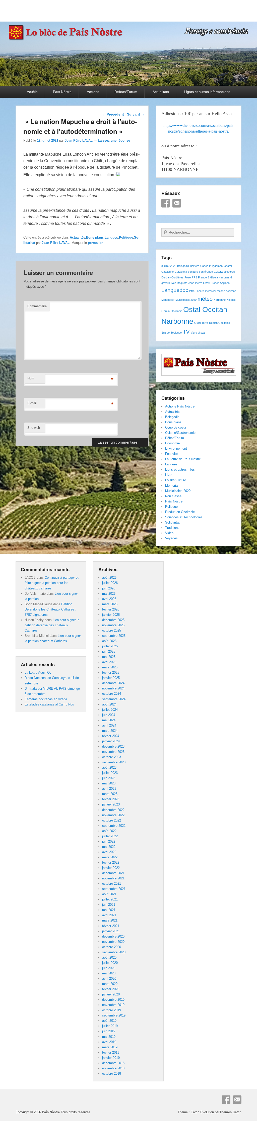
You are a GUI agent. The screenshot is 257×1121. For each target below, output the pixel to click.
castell (228, 265)
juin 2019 (108, 1031)
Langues (111, 237)
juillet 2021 (110, 899)
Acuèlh (32, 92)
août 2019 (109, 1021)
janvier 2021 (111, 931)
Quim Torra (201, 322)
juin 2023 (108, 778)
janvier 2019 (111, 1058)
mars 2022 (109, 857)
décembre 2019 (113, 999)
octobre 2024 (111, 693)
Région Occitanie (219, 322)
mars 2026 (109, 604)
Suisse (165, 332)
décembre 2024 (113, 683)
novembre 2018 (113, 1068)
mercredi (210, 290)
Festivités (172, 454)
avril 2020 (109, 978)
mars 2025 (109, 667)
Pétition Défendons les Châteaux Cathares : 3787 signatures (50, 609)
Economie (172, 443)
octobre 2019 (111, 1010)
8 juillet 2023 (168, 265)
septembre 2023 (113, 762)
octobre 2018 (111, 1073)
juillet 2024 (110, 709)
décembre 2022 (113, 810)
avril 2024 (109, 725)
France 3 (203, 277)
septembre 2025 (113, 636)
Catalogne (167, 271)
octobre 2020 (111, 947)
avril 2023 (109, 788)
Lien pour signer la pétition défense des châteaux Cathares (52, 625)
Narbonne (220, 299)
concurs (193, 271)
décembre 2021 (113, 873)
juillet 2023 (110, 773)
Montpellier (167, 299)
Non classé (173, 496)
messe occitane (226, 290)
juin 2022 (108, 841)
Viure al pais (198, 332)
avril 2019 (109, 1042)
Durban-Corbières (172, 277)
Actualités (77, 237)
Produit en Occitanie (180, 512)
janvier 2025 (111, 678)
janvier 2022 (111, 868)
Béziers (194, 265)
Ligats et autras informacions (207, 92)
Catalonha (181, 271)
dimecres (229, 271)
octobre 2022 (111, 820)
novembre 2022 (113, 815)
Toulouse (176, 332)
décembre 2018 (113, 1063)
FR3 (194, 277)
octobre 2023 (111, 757)
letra (192, 290)
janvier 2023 (111, 804)
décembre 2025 (113, 620)
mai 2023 (108, 783)
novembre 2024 (113, 688)
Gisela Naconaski (221, 277)
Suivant (136, 114)
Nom (30, 378)
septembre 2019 (113, 1015)
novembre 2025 (113, 625)
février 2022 (110, 862)
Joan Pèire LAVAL (79, 140)
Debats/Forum (125, 92)
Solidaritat (172, 522)
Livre (168, 475)
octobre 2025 (111, 630)
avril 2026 (109, 599)
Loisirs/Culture (175, 480)
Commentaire (37, 306)
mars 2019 (109, 1047)
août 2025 (109, 641)
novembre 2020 (113, 942)
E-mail (32, 403)
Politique (126, 237)
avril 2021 (109, 915)
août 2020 (109, 957)
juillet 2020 (110, 963)
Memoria (171, 485)
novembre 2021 (113, 878)
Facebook (165, 203)
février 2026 (110, 609)
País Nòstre (62, 92)
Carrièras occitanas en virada (46, 699)
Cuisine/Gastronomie (180, 433)
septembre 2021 (113, 889)
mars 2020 (109, 984)
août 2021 (109, 894)
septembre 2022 (113, 826)
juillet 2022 (110, 836)
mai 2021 (108, 910)
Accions (93, 92)
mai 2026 (108, 593)
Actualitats (161, 92)
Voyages (171, 538)
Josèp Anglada (221, 282)
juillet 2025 (110, 646)
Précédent (113, 114)
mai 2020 (108, 973)
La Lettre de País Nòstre (183, 459)
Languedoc (174, 290)
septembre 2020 (113, 952)
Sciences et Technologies (184, 517)
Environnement (176, 448)
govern (165, 282)
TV (186, 332)
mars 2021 (109, 920)
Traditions (172, 528)
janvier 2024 (111, 741)
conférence (206, 271)
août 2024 (109, 704)
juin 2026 (108, 588)
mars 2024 (109, 731)
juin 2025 (108, 651)
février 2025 (110, 672)
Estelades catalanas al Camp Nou (49, 704)
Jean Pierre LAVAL (199, 282)
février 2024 (110, 736)
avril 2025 (109, 662)
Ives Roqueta (179, 282)
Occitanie (176, 311)
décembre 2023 (113, 746)
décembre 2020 (113, 936)
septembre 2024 (113, 699)
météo (205, 299)
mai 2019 (108, 1037)
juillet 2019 (110, 1026)
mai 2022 (108, 847)
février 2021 (110, 926)
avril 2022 (109, 852)
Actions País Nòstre (180, 406)
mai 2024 (108, 720)
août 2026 (109, 577)
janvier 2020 (111, 994)
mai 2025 (108, 657)
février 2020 (110, 989)
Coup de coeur (175, 427)
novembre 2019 (113, 1005)
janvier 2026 (111, 615)
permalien (95, 243)
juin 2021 (108, 904)
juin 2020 (108, 968)
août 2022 (109, 831)
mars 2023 (109, 794)
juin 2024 (108, 715)
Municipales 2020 (186, 299)
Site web (33, 428)
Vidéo (169, 533)
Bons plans (95, 237)
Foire (187, 277)
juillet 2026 (110, 583)
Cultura (218, 271)
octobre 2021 (111, 883)
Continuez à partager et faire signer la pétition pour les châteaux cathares (52, 583)
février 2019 (110, 1052)
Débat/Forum (174, 438)
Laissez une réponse (114, 140)
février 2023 (110, 799)
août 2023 (109, 767)
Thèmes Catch (230, 1112)
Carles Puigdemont (211, 265)
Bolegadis (183, 265)
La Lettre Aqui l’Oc (38, 672)
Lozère (200, 290)
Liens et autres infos (180, 469)
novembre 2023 (113, 752)
